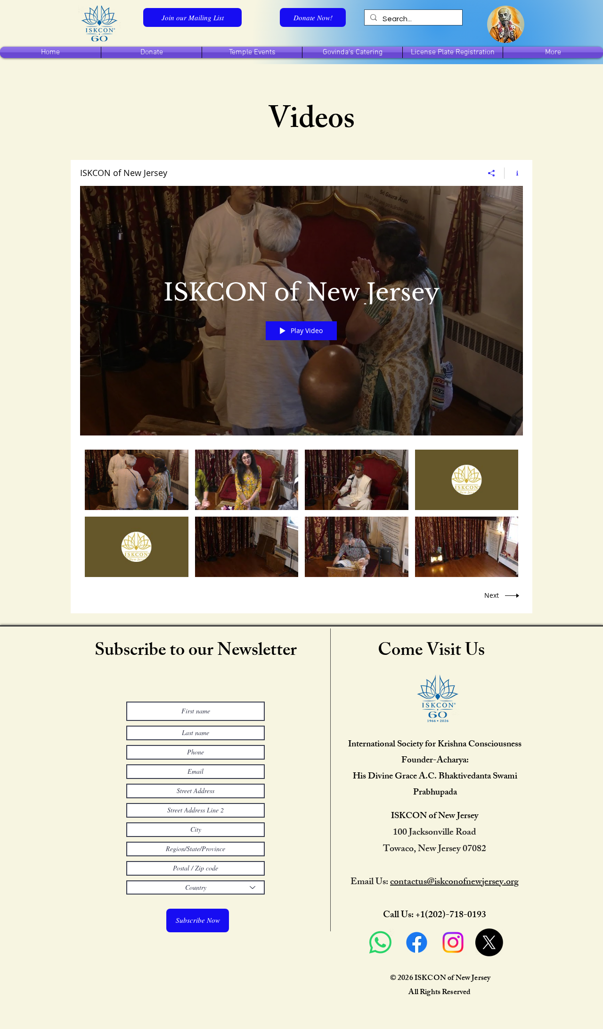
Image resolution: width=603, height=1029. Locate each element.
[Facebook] (417, 942)
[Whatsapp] (380, 942)
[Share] (492, 173)
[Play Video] (136, 479)
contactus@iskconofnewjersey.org (454, 882)
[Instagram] (453, 942)
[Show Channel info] (514, 173)
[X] (489, 942)
